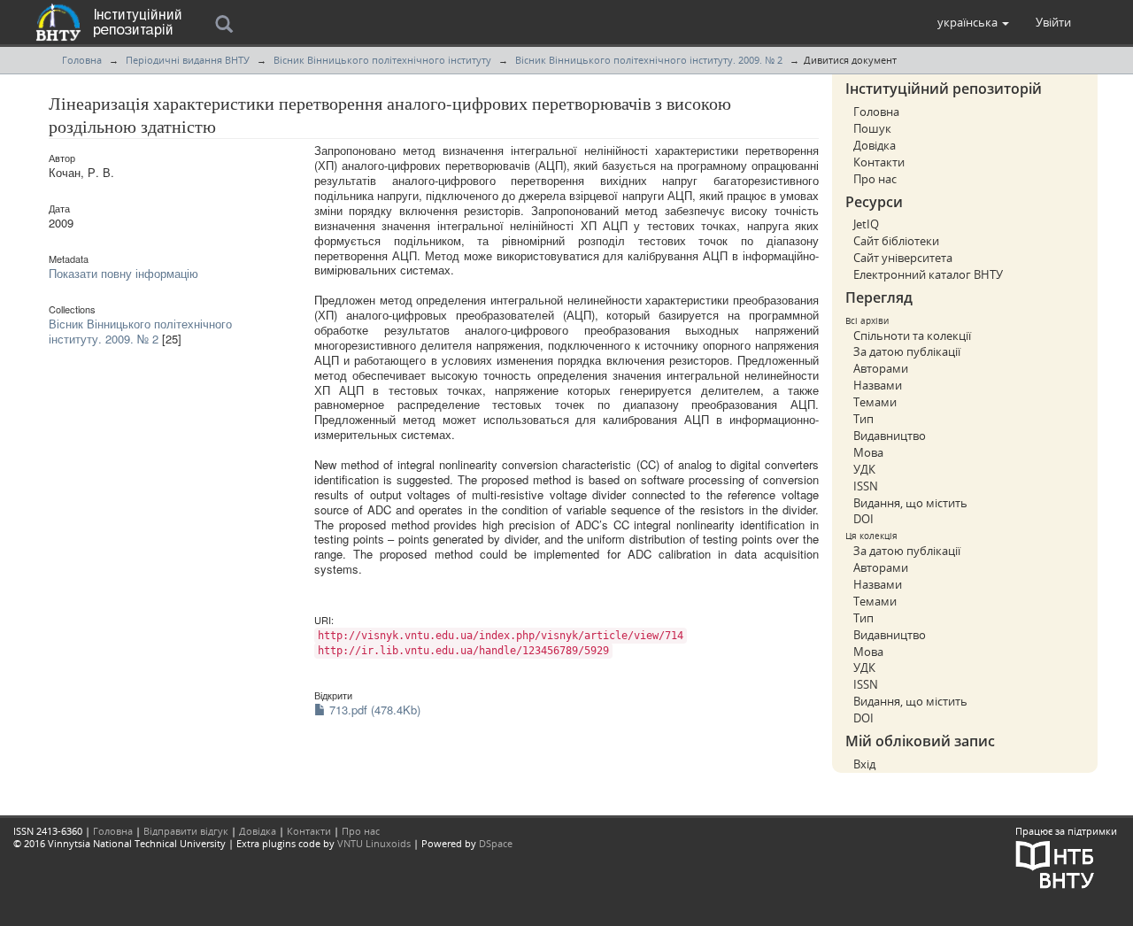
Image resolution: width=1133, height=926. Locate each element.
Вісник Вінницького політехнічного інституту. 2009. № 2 (648, 59)
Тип (863, 419)
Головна (82, 59)
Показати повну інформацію (123, 273)
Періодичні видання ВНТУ (188, 59)
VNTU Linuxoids (374, 843)
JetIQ (866, 224)
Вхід (864, 764)
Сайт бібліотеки (896, 241)
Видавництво (889, 436)
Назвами (877, 385)
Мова (868, 452)
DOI (863, 519)
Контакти (879, 162)
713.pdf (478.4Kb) (373, 709)
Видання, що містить (910, 503)
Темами (875, 402)
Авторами (880, 368)
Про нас (875, 179)
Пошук (872, 128)
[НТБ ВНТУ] (1055, 862)
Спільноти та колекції (912, 335)
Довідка (874, 145)
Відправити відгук (185, 830)
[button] (973, 22)
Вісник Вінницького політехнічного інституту (382, 59)
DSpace (496, 843)
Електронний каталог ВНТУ (928, 274)
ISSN (865, 486)
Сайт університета (902, 258)
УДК (864, 469)
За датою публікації (906, 351)
